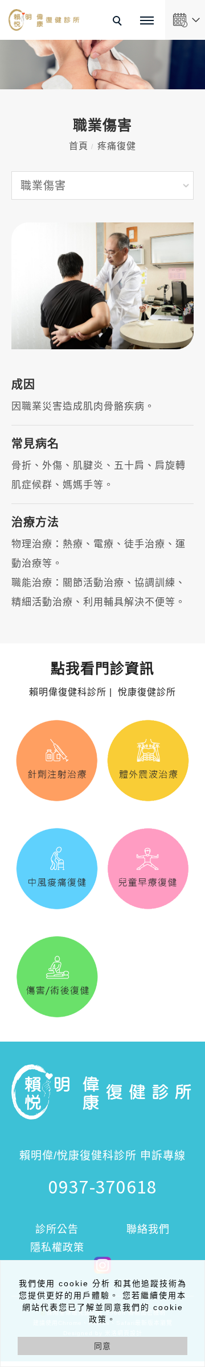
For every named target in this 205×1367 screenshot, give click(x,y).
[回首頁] (44, 20)
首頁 (78, 146)
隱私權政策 (57, 1247)
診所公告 (57, 1229)
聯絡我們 (148, 1229)
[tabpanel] (102, 64)
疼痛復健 (116, 146)
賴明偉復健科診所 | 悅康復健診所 (102, 680)
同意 (102, 1346)
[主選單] (146, 21)
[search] (119, 22)
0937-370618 (102, 1186)
